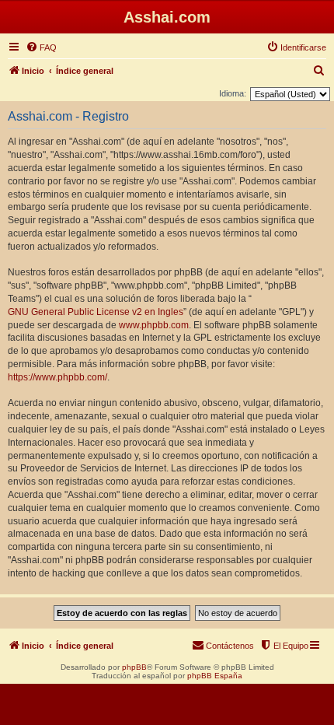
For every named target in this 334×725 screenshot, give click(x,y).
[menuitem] (41, 47)
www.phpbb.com (154, 325)
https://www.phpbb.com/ (57, 377)
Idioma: (232, 93)
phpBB (134, 667)
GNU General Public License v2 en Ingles (95, 311)
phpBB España (214, 675)
